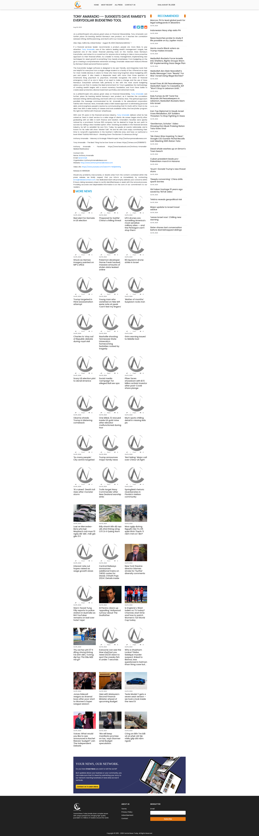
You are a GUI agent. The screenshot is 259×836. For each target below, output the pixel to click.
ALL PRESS (119, 5)
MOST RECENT (106, 5)
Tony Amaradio (88, 49)
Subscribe (168, 819)
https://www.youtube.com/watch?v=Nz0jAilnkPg (101, 167)
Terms (124, 809)
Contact (124, 818)
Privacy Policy (126, 812)
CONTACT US (130, 5)
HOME (96, 5)
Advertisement (127, 815)
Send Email (82, 158)
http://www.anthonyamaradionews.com (97, 163)
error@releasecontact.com (84, 180)
